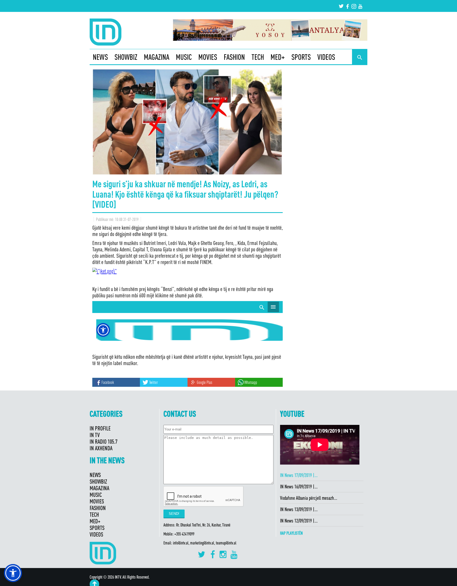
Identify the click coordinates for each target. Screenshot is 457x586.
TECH (258, 56)
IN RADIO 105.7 (103, 441)
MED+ (278, 56)
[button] (13, 573)
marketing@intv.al (202, 542)
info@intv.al (181, 542)
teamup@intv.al (226, 542)
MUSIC (184, 56)
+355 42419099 (184, 534)
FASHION (234, 56)
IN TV (95, 434)
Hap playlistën (291, 533)
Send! (174, 514)
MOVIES (207, 56)
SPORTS (301, 56)
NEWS (100, 56)
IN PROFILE (100, 428)
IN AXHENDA (101, 448)
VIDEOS (326, 56)
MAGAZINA (156, 56)
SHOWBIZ (126, 56)
